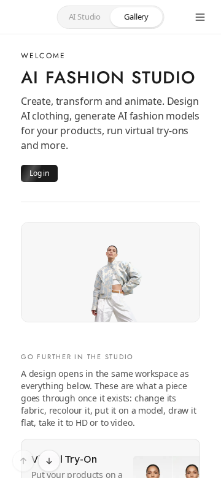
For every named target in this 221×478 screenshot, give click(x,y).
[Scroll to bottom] (49, 461)
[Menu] (200, 17)
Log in (39, 173)
